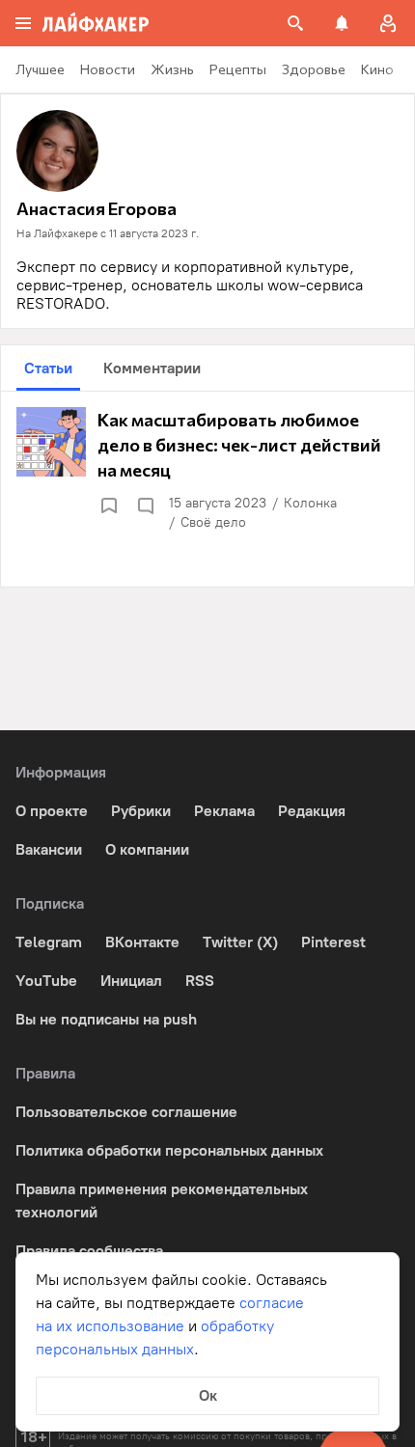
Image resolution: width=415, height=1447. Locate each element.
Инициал (131, 980)
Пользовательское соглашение (126, 1112)
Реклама (224, 811)
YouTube (46, 980)
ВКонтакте (142, 942)
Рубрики (141, 811)
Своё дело (213, 522)
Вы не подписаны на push (106, 1019)
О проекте (51, 811)
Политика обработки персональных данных (169, 1150)
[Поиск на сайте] (295, 23)
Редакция (312, 811)
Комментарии (152, 368)
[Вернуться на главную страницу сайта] (95, 23)
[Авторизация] (388, 23)
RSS (199, 980)
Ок (208, 1395)
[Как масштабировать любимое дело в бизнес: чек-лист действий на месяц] (207, 470)
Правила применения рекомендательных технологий (161, 1200)
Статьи (48, 368)
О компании (147, 849)
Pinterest (333, 942)
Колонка (310, 503)
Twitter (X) (240, 942)
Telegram (48, 942)
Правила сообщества (89, 1251)
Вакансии (48, 849)
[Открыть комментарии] (144, 505)
